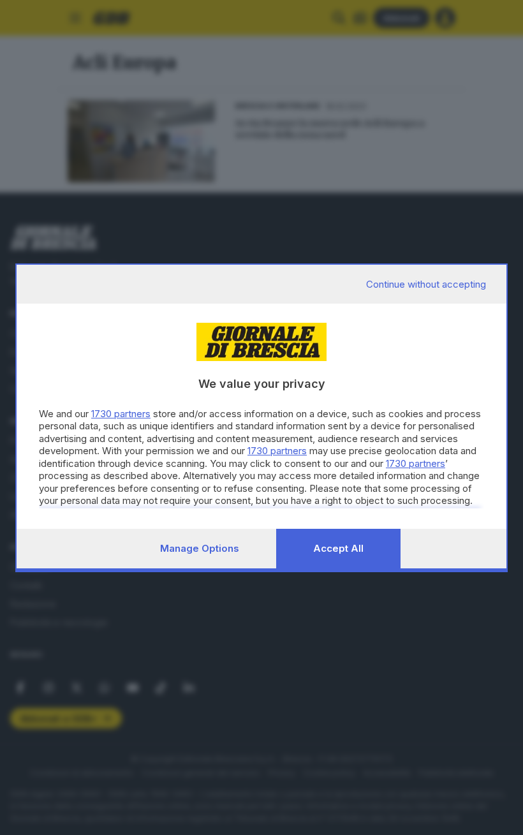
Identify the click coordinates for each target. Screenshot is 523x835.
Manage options (199, 548)
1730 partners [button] (121, 414)
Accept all (338, 548)
